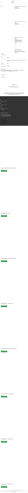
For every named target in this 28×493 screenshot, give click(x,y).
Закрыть (2, 6)
